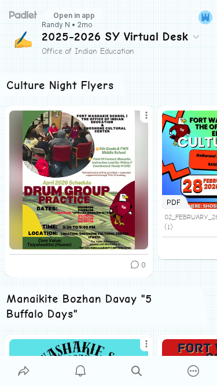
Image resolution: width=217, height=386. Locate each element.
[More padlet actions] (193, 371)
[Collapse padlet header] (196, 36)
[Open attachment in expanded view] (78, 180)
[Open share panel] (23, 371)
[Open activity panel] (80, 371)
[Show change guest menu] (205, 17)
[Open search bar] (137, 371)
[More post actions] (139, 120)
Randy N (56, 25)
